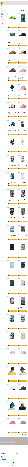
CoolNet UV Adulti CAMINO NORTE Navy (22, 271)
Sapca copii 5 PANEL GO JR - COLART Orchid (22, 77)
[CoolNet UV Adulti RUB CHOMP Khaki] (22, 211)
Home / (2, 7)
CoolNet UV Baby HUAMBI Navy (12, 182)
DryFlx (1, 17)
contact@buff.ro (16, 457)
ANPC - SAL (16, 451)
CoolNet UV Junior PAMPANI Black (12, 148)
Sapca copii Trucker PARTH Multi (12, 112)
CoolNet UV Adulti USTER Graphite (11, 218)
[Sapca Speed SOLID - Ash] (22, 388)
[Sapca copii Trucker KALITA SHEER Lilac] (22, 88)
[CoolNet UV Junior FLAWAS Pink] (12, 159)
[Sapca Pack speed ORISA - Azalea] (12, 352)
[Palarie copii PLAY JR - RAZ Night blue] (12, 88)
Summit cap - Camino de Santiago (11, 377)
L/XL (2, 23)
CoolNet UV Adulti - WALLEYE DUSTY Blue (12, 200)
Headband (2, 19)
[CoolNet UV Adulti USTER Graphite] (12, 211)
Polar (1, 13)
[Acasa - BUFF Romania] (4, 3)
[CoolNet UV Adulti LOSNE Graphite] (12, 247)
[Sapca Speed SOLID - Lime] (22, 405)
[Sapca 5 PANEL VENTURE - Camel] (12, 52)
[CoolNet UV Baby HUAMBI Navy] (12, 176)
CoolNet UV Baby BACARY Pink (22, 182)
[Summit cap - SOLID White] (12, 388)
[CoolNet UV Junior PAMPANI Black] (12, 142)
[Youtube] (13, 462)
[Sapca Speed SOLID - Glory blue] (22, 422)
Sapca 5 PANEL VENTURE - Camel (11, 59)
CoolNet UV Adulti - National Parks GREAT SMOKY (22, 307)
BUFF (8, 40)
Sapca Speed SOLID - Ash (21, 394)
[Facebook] (12, 462)
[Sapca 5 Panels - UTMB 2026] (12, 17)
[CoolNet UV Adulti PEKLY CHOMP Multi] (22, 229)
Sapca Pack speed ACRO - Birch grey (22, 359)
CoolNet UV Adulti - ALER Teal (22, 324)
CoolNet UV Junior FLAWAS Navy (22, 165)
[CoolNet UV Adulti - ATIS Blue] (12, 318)
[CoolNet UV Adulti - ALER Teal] (22, 318)
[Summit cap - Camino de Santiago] (12, 370)
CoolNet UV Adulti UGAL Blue (12, 235)
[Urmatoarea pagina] (26, 434)
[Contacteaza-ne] (25, 6)
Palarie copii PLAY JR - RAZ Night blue (12, 95)
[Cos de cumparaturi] (26, 6)
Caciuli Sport (2, 14)
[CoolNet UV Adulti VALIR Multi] (22, 193)
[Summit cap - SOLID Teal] (22, 370)
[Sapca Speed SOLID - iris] (12, 422)
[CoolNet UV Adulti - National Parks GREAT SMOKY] (22, 300)
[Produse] (1, 6)
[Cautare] (26, 3)
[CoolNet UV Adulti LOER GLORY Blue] (12, 264)
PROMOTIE (2, 10)
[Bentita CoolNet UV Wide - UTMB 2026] (12, 34)
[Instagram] (16, 462)
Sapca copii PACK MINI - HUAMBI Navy (12, 130)
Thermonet (2, 16)
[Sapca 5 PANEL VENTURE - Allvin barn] (12, 70)
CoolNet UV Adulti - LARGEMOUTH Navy (10, 289)
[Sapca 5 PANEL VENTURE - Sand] (22, 52)
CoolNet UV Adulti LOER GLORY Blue (12, 271)
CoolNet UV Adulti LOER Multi (22, 253)
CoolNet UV (2, 11)
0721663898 (16, 456)
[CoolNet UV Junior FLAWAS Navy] (22, 159)
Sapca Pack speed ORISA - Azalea (11, 359)
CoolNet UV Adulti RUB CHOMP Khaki (22, 218)
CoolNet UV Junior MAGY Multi (22, 148)
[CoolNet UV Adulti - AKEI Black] (12, 335)
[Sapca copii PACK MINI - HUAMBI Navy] (12, 124)
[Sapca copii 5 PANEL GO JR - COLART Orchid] (22, 70)
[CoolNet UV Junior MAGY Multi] (22, 142)
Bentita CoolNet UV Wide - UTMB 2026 (12, 41)
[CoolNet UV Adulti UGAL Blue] (12, 229)
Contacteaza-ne (3, 459)
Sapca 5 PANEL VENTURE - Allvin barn (12, 77)
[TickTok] (14, 462)
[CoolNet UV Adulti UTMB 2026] (22, 17)
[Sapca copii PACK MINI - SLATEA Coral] (22, 106)
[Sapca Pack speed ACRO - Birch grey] (22, 352)
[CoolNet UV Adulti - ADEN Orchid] (22, 335)
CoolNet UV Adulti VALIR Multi (22, 199)
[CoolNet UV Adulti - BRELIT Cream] (22, 282)
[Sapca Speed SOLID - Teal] (12, 405)
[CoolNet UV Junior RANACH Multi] (22, 124)
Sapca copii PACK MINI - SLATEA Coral (22, 113)
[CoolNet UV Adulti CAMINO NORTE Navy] (22, 264)
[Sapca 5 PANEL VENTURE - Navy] (22, 34)
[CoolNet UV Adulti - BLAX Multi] (12, 300)
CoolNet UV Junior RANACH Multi (22, 130)
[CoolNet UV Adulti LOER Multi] (22, 247)
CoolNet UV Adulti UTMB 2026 (22, 23)
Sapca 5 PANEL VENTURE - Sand (22, 58)
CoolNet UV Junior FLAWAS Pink (12, 165)
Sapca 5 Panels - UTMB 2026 (12, 23)
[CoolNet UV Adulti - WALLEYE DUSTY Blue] (12, 193)
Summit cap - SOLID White (11, 394)
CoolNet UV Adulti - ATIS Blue (12, 324)
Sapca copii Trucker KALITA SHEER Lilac (22, 95)
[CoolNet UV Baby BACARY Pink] (22, 176)
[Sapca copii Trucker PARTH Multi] (12, 106)
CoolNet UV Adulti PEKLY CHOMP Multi (22, 236)
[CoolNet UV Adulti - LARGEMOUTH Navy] (12, 282)
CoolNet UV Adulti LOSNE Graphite (11, 253)
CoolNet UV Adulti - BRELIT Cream (22, 289)
